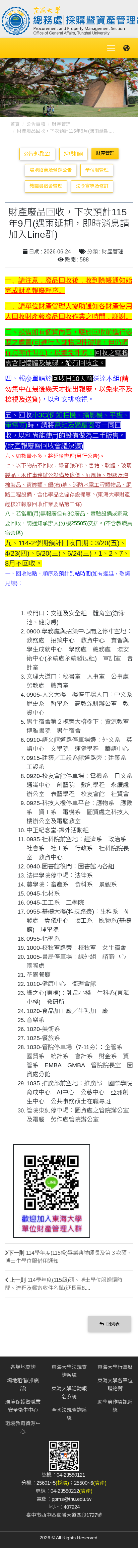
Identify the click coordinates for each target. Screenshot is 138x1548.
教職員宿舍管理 (45, 186)
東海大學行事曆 (115, 1367)
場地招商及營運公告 (50, 170)
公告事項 (35, 124)
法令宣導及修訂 (92, 186)
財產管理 (61, 124)
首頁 (15, 124)
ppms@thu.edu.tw (71, 1499)
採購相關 (73, 153)
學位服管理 (97, 170)
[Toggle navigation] (111, 48)
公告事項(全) (37, 153)
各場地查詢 (23, 1367)
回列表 (112, 1323)
